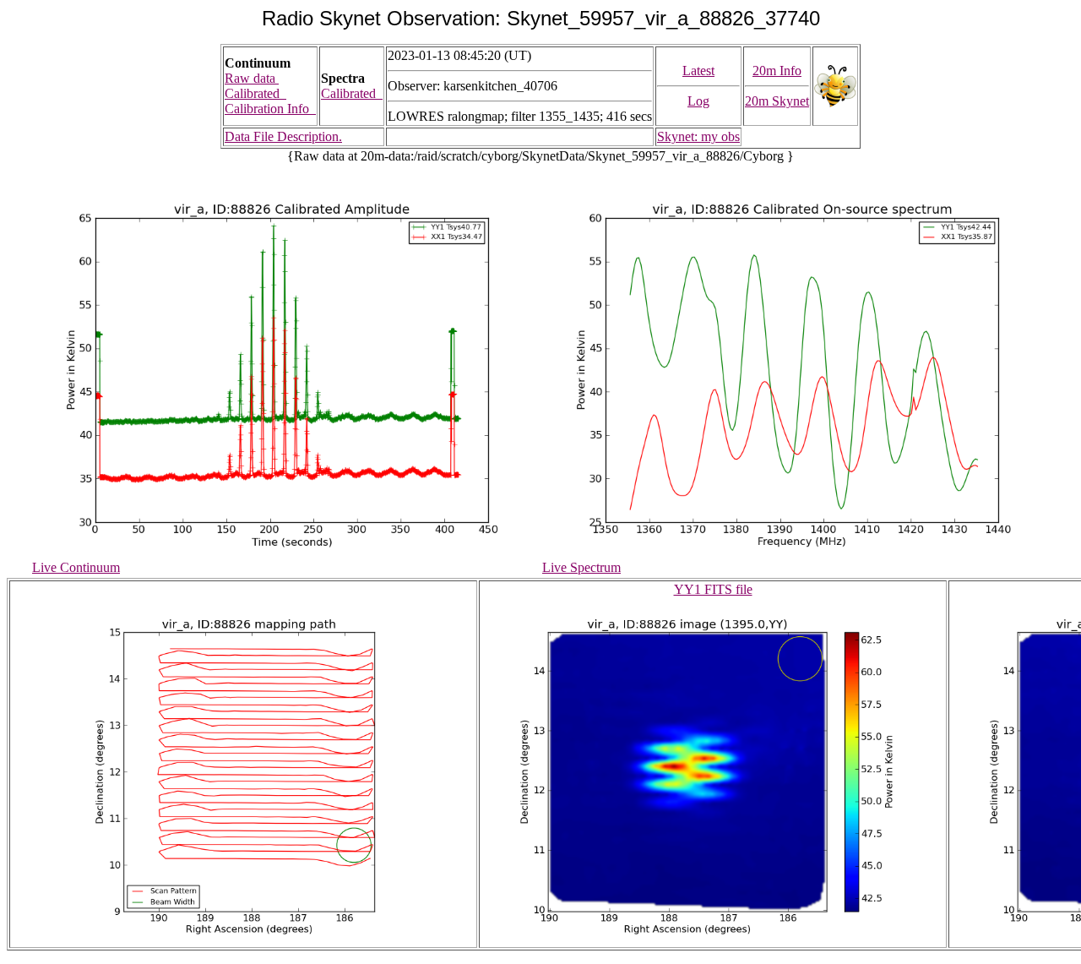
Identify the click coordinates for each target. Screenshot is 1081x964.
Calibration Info (270, 108)
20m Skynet (777, 101)
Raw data (252, 78)
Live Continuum (76, 567)
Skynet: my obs (698, 136)
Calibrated (255, 93)
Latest (698, 70)
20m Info (776, 70)
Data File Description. (283, 136)
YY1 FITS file (713, 589)
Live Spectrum (581, 567)
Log (698, 101)
